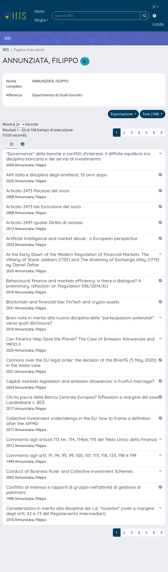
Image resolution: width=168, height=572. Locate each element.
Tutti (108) (151, 114)
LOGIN (158, 24)
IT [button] (154, 7)
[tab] (11, 144)
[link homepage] (16, 16)
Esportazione (122, 114)
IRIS (6, 49)
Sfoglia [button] (40, 20)
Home (39, 11)
